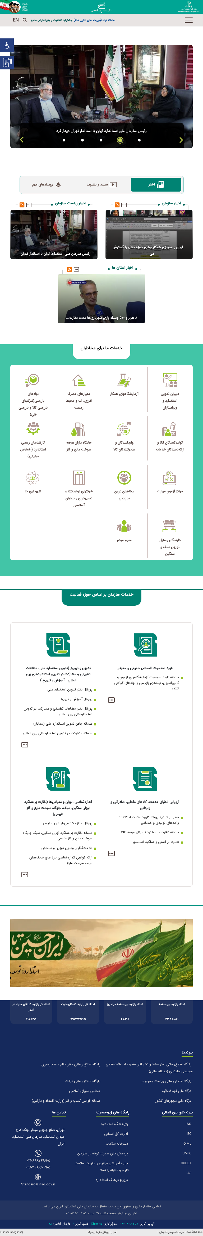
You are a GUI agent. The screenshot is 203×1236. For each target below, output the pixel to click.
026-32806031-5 (38, 1167)
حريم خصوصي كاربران (171, 1232)
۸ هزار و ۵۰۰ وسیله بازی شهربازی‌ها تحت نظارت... (101, 318)
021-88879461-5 (38, 1160)
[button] (181, 140)
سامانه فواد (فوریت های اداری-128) (94, 20)
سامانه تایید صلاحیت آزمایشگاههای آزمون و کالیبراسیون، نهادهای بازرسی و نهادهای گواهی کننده (146, 683)
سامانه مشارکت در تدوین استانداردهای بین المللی (57, 733)
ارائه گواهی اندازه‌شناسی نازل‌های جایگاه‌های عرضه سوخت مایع (60, 860)
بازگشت (191, 1232)
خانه (200, 1232)
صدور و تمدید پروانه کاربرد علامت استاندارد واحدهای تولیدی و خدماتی (149, 820)
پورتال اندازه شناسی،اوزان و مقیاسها (67, 823)
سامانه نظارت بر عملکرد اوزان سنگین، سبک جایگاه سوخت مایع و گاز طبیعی (57, 835)
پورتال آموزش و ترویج (76, 699)
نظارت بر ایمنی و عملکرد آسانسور (156, 842)
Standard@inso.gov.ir (38, 1184)
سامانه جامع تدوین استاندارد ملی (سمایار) (62, 723)
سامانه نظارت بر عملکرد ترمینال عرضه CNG (149, 832)
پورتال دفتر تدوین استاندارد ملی (69, 689)
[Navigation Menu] (189, 20)
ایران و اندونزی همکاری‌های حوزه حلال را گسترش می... (148, 250)
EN (16, 20)
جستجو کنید (25, 20)
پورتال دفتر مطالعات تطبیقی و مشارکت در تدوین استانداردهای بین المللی (58, 711)
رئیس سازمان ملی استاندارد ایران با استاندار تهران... (53, 253)
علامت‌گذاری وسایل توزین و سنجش (66, 848)
